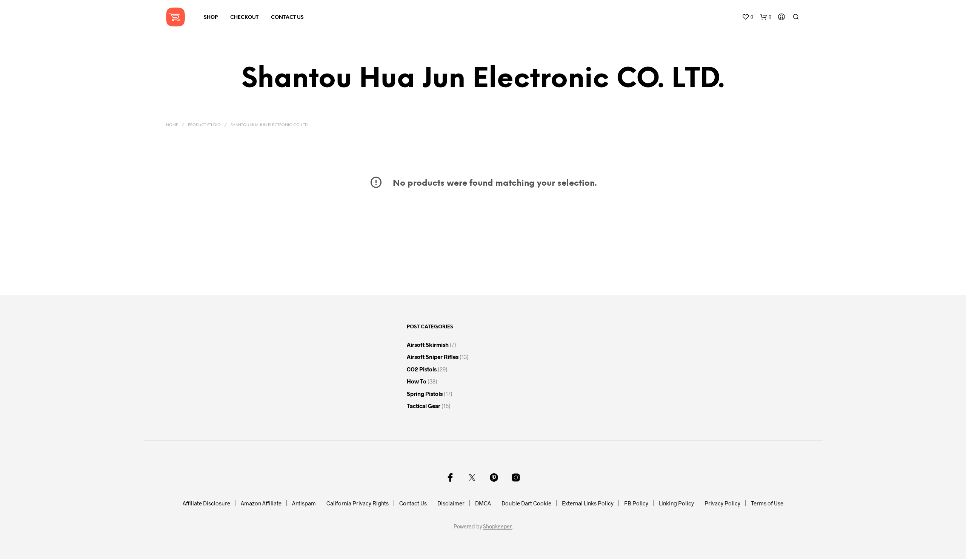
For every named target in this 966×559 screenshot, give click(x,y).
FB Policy (636, 503)
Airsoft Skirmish (428, 344)
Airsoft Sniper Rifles (432, 356)
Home (172, 125)
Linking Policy (676, 503)
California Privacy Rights (357, 503)
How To (416, 381)
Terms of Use (767, 503)
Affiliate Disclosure (206, 503)
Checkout (244, 17)
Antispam (304, 503)
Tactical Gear (423, 405)
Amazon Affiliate (261, 503)
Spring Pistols (425, 393)
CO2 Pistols (422, 369)
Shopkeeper (497, 527)
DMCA (483, 503)
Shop (211, 17)
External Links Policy (588, 503)
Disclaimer (451, 503)
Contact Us (287, 17)
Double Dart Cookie (526, 503)
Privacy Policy (722, 503)
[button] (747, 17)
